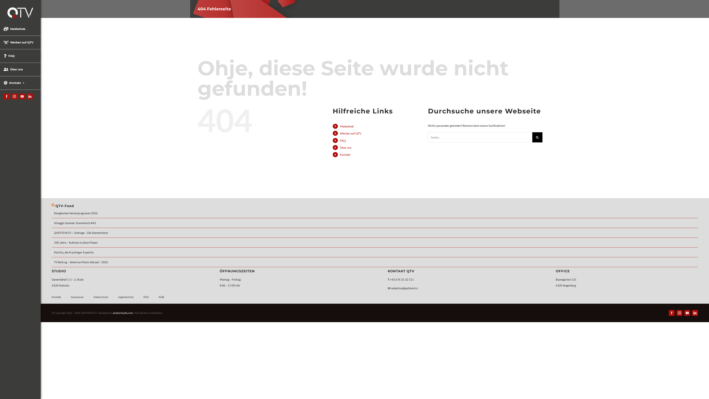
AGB (161, 297)
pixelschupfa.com (123, 312)
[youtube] (22, 96)
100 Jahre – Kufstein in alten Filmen (75, 242)
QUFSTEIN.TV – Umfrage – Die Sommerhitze (81, 232)
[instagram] (14, 96)
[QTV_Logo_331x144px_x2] (20, 8)
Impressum (77, 297)
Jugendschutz (125, 297)
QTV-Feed (64, 206)
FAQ (343, 140)
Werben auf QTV (350, 133)
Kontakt (345, 154)
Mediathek (347, 126)
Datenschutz (101, 297)
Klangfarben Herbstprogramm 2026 (76, 213)
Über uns (346, 147)
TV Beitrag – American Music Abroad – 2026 (81, 262)
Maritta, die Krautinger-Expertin (74, 252)
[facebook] (7, 96)
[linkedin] (30, 96)
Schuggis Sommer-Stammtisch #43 (75, 223)
